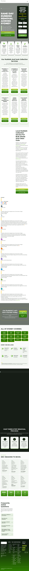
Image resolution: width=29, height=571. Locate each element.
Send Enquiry (22, 35)
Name (19, 21)
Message (19, 28)
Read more (18, 300)
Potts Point (21, 148)
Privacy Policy (2, 569)
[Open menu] (27, 1)
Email (24, 21)
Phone (24, 25)
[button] (11, 332)
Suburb (19, 25)
